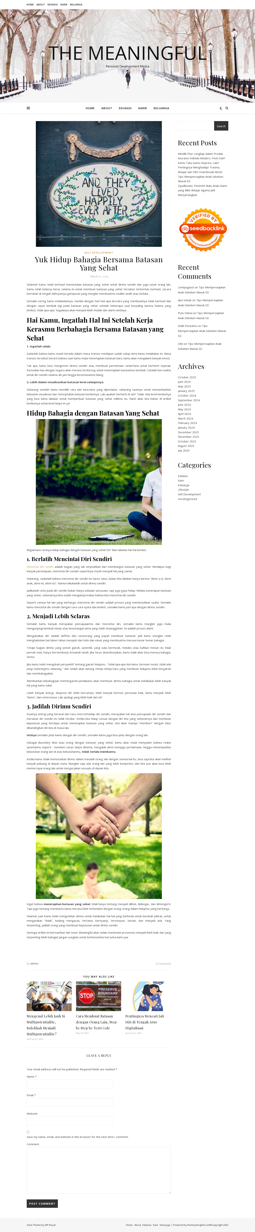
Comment (33, 1144)
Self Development (98, 252)
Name (32, 1076)
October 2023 (187, 441)
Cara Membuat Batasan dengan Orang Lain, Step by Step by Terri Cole (96, 1022)
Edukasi (53, 4)
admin (34, 963)
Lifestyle (183, 489)
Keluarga (76, 4)
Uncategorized (187, 499)
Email (31, 1095)
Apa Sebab (185, 300)
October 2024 (187, 395)
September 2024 (189, 400)
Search (221, 126)
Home (30, 4)
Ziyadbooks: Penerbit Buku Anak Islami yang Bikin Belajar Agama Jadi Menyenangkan (202, 190)
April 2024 (184, 414)
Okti (180, 344)
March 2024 (185, 418)
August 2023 (186, 446)
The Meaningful (127, 52)
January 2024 (186, 427)
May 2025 (184, 386)
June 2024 (184, 404)
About (40, 4)
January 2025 (186, 391)
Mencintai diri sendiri (40, 567)
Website (32, 1113)
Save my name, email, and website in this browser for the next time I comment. (78, 1137)
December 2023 (188, 432)
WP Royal (50, 1225)
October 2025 (187, 377)
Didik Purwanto (187, 326)
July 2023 (184, 450)
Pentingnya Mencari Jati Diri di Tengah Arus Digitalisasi (144, 1022)
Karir (63, 4)
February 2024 (187, 423)
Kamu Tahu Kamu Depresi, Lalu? (198, 163)
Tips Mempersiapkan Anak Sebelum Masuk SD (202, 331)
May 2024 (184, 409)
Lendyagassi (186, 287)
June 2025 (184, 382)
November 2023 (188, 436)
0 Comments (163, 963)
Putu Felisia (185, 313)
